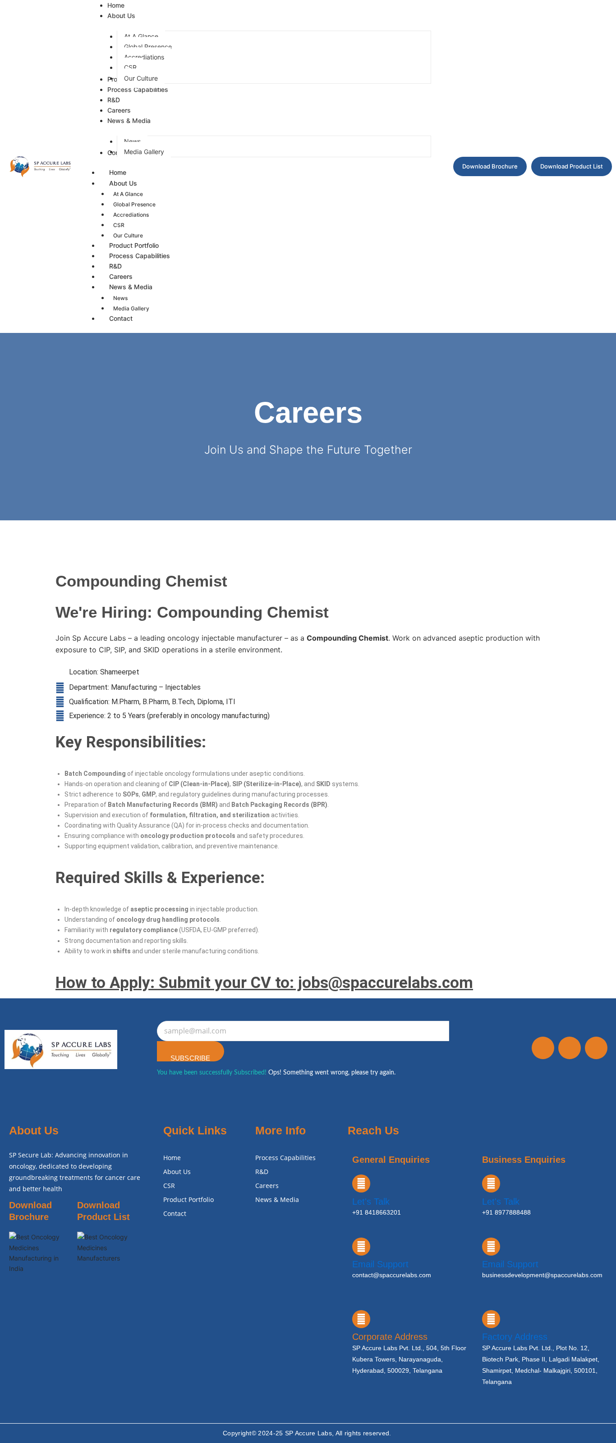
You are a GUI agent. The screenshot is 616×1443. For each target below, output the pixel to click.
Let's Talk (371, 1201)
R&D (261, 1171)
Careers (267, 1185)
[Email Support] (361, 1247)
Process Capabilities (139, 255)
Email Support (380, 1264)
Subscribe (190, 1057)
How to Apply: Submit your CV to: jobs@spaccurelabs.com (264, 983)
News (120, 298)
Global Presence (134, 204)
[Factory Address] (491, 1319)
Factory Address (514, 1337)
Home (117, 172)
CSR (118, 225)
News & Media (130, 287)
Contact (121, 318)
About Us (123, 183)
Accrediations (131, 214)
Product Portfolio (188, 1199)
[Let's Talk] (361, 1183)
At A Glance (128, 194)
